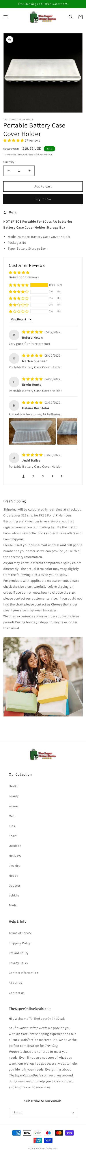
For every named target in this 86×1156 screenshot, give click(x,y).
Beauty (14, 796)
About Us (15, 983)
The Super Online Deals (46, 1148)
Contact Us (16, 993)
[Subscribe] (72, 1113)
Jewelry (14, 866)
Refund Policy (18, 953)
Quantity (8, 162)
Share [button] (12, 212)
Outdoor (15, 846)
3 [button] (43, 476)
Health (14, 786)
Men (12, 816)
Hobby (13, 876)
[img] (33, 332)
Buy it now (43, 199)
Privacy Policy (18, 963)
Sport (13, 836)
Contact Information (23, 973)
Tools (13, 905)
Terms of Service (20, 933)
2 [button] (33, 476)
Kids (12, 826)
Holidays (15, 856)
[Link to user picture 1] (32, 431)
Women (14, 806)
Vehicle (14, 895)
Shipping (22, 154)
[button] (5, 17)
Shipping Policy (20, 943)
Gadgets (15, 885)
